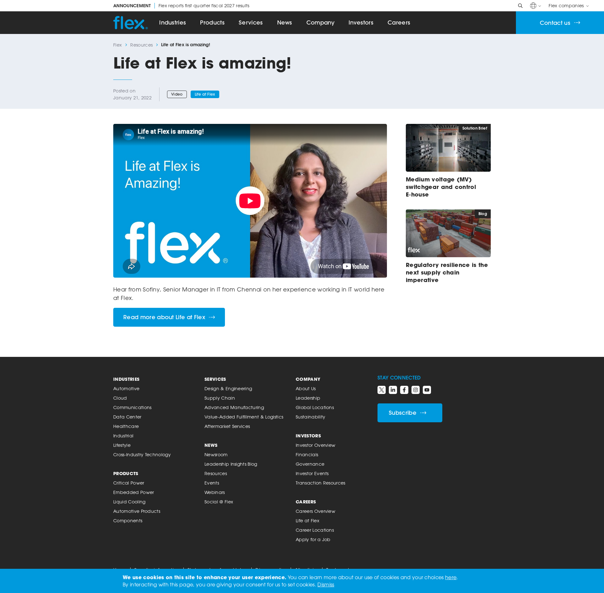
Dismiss (325, 584)
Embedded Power (133, 492)
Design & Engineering (228, 388)
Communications (132, 407)
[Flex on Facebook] (404, 390)
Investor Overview (315, 445)
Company (320, 22)
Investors (361, 22)
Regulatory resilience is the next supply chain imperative (447, 272)
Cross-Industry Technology (142, 454)
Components (127, 520)
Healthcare (126, 426)
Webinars (214, 492)
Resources (141, 44)
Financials (307, 454)
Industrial (123, 435)
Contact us (555, 22)
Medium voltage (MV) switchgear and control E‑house (441, 186)
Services (251, 22)
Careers (399, 22)
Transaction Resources (320, 482)
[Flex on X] (382, 390)
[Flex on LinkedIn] (393, 390)
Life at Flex (205, 94)
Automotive (126, 388)
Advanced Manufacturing (234, 407)
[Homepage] (130, 22)
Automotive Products (136, 511)
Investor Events (312, 473)
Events (211, 482)
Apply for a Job (313, 539)
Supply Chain (219, 398)
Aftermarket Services (227, 426)
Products (212, 22)
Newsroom (216, 454)
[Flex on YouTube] (427, 390)
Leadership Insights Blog (230, 464)
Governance (310, 464)
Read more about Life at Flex (164, 317)
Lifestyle (122, 445)
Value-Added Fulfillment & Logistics (243, 416)
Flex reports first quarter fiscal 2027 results (181, 5)
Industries (172, 22)
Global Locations (315, 407)
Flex (117, 44)
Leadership (308, 398)
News (284, 22)
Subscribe (403, 412)
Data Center (127, 416)
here (450, 577)
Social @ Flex (218, 501)
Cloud (120, 398)
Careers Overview (315, 511)
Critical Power (128, 482)
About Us (306, 388)
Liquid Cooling (129, 501)
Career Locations (315, 530)
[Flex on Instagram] (415, 390)
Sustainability (310, 416)
